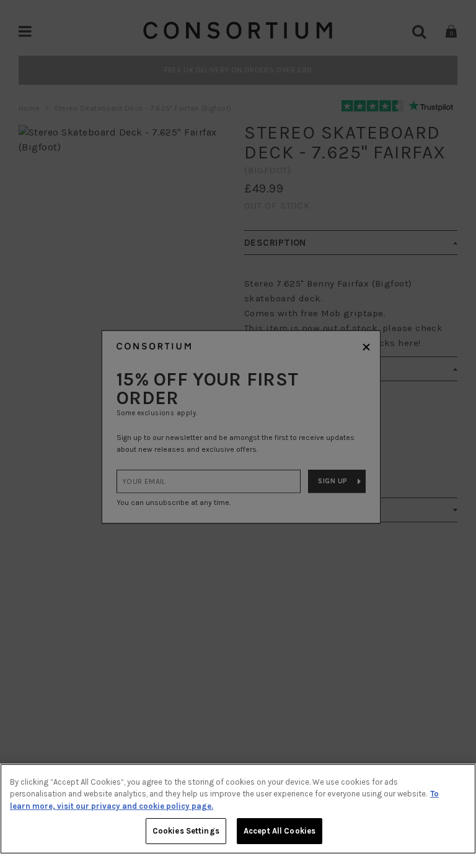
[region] (238, 809)
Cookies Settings (185, 830)
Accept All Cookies (279, 830)
